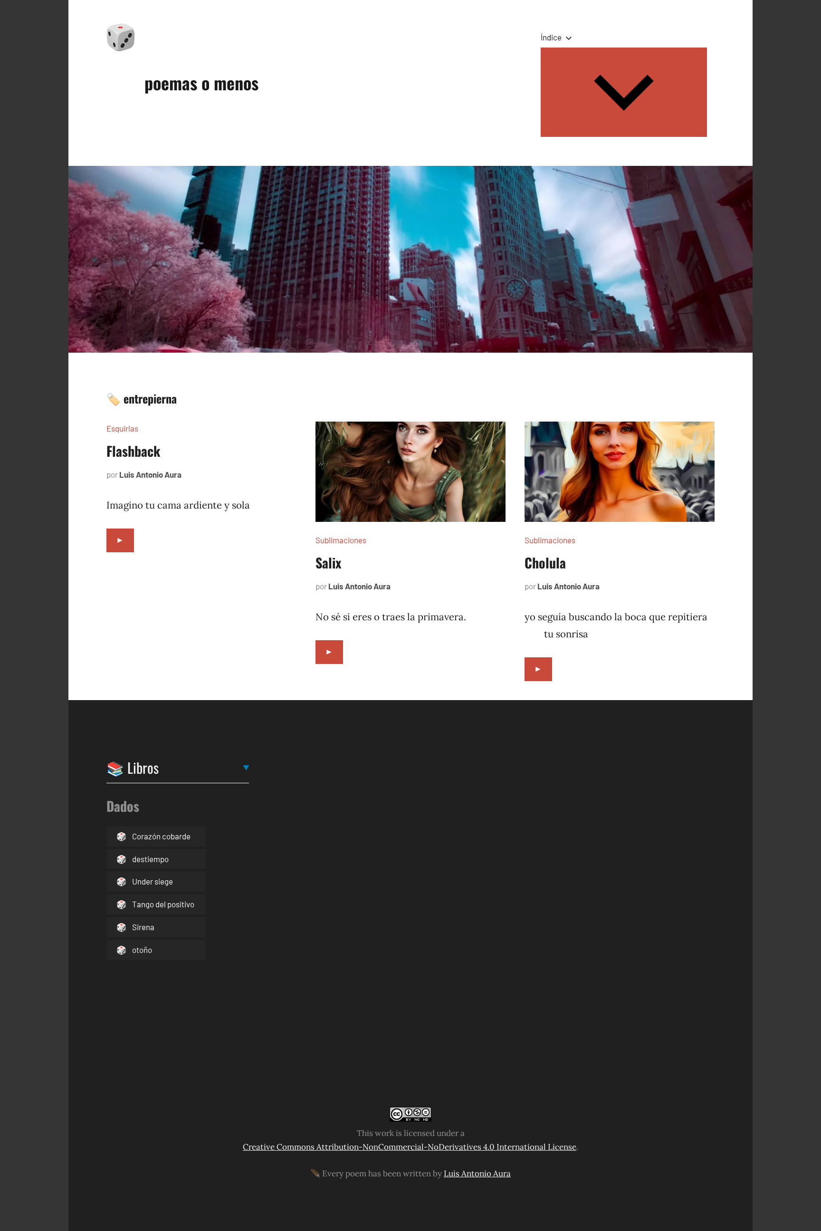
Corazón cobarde (161, 836)
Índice (551, 37)
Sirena (143, 927)
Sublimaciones (340, 540)
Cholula (545, 562)
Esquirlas (122, 428)
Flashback (133, 451)
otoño (142, 949)
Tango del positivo (163, 904)
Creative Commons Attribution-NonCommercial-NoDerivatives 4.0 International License (409, 1147)
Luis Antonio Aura (150, 474)
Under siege (152, 881)
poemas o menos (201, 82)
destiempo (150, 859)
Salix (328, 562)
